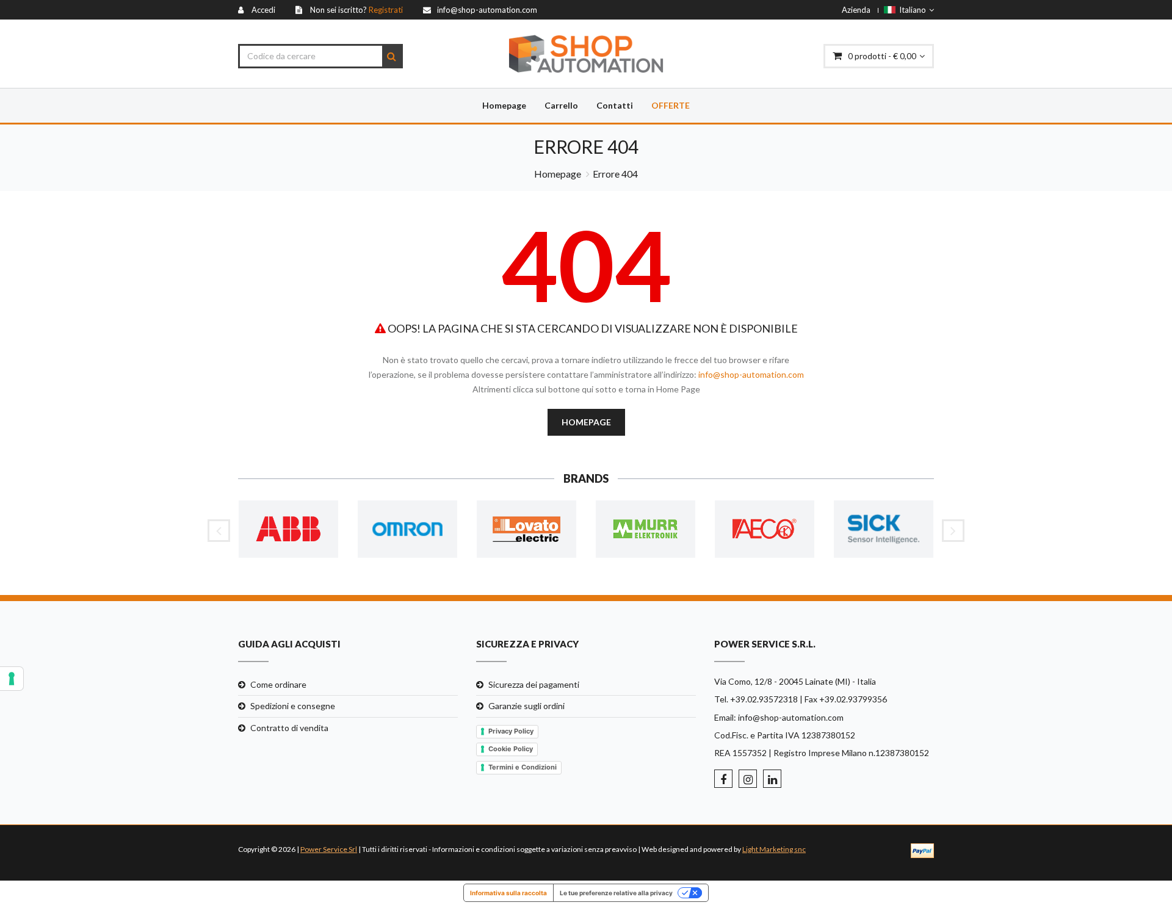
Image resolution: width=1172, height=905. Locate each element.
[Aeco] (764, 529)
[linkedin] (772, 779)
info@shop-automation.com (751, 374)
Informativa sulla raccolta (508, 892)
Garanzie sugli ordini (526, 706)
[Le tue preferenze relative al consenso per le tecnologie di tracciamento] (11, 678)
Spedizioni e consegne (292, 706)
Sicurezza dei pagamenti (533, 684)
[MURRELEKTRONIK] (645, 529)
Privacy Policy (511, 731)
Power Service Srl (328, 849)
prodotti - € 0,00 (882, 56)
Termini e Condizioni (522, 767)
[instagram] (748, 779)
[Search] (391, 56)
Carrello (561, 105)
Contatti (614, 105)
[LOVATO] (526, 529)
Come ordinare (278, 684)
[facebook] (723, 779)
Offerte (670, 105)
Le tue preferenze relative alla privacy (616, 892)
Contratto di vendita (289, 728)
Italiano (910, 10)
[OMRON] (407, 529)
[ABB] (288, 529)
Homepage (504, 105)
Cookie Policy (510, 749)
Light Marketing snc (774, 849)
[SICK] (883, 529)
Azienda (856, 10)
